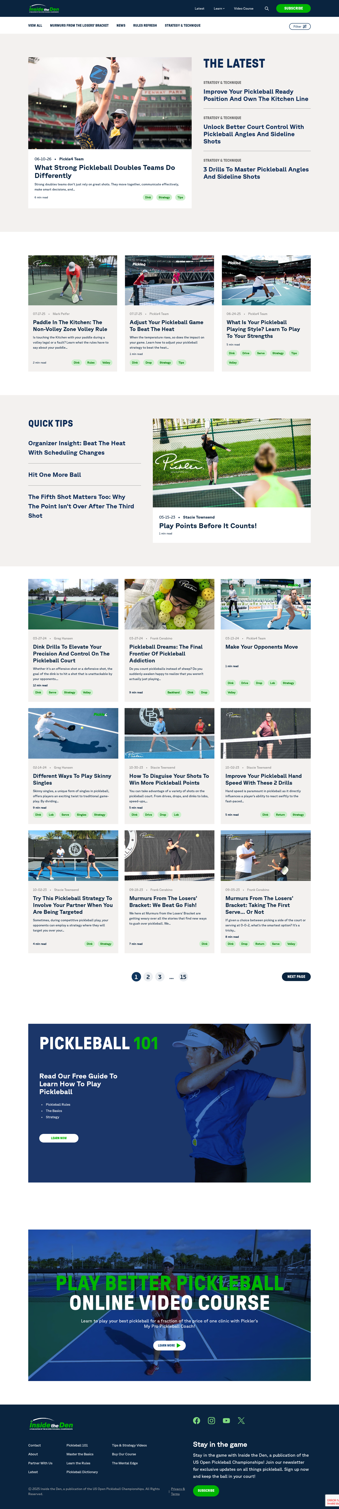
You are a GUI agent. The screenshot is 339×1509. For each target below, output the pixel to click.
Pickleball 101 (77, 1445)
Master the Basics (80, 1454)
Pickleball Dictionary (82, 1472)
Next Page (296, 977)
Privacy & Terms (178, 1491)
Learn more (166, 1345)
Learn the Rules (78, 1463)
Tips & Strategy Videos (129, 1445)
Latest (199, 8)
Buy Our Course (124, 1454)
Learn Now (59, 1138)
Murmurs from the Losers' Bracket (79, 25)
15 (183, 977)
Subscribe (293, 8)
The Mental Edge (125, 1463)
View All (35, 25)
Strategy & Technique (182, 25)
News (121, 25)
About (33, 1454)
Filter (297, 26)
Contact (34, 1445)
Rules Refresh (145, 25)
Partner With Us (40, 1463)
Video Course (243, 8)
